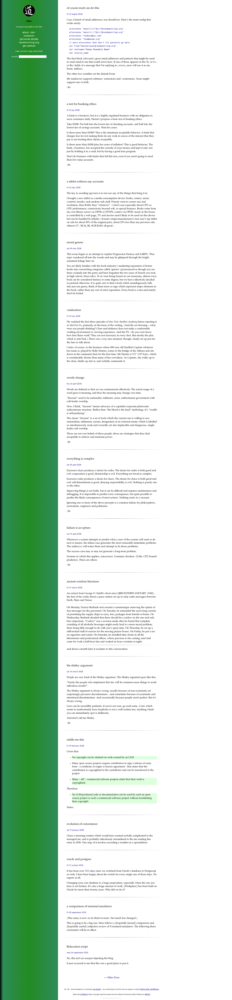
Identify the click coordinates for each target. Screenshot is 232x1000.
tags (30, 51)
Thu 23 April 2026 (74, 384)
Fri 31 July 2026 (73, 110)
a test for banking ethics (81, 104)
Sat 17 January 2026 (75, 830)
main (17, 51)
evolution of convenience (82, 824)
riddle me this (75, 740)
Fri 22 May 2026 (74, 187)
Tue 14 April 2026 (74, 534)
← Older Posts (111, 978)
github (147, 994)
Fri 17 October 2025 (75, 865)
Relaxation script (77, 946)
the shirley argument (80, 665)
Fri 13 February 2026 (75, 746)
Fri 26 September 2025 (76, 912)
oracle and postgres (79, 859)
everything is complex (80, 459)
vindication (74, 310)
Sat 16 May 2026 (74, 248)
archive (24, 51)
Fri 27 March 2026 (74, 588)
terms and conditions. (149, 989)
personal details (29, 39)
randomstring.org (29, 42)
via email (97, 989)
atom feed (38, 51)
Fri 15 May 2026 (73, 316)
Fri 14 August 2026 (75, 14)
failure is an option (78, 528)
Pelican (84, 994)
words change (75, 378)
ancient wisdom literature (83, 581)
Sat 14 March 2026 (75, 672)
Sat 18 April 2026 (74, 465)
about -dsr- (29, 32)
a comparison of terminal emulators (89, 906)
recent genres (75, 242)
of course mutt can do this (83, 8)
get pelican (29, 45)
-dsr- (29, 21)
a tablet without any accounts (85, 181)
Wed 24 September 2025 (77, 953)
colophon (29, 35)
